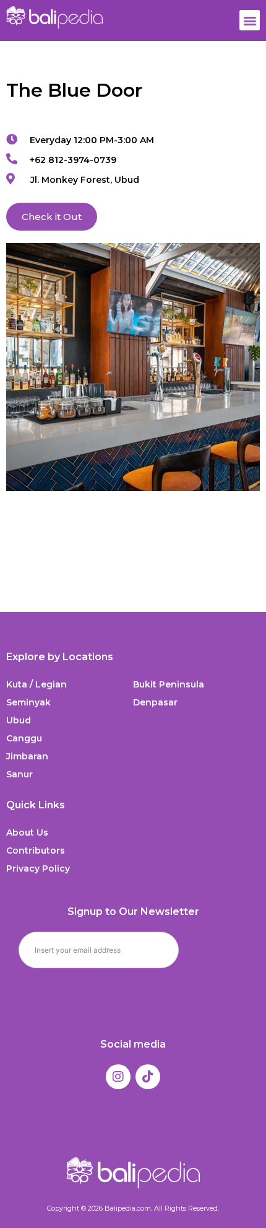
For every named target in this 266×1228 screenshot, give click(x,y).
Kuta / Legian (36, 684)
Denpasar (155, 702)
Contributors (35, 850)
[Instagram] (118, 1076)
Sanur (19, 774)
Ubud (18, 720)
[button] (249, 20)
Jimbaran (27, 756)
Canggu (24, 738)
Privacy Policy (38, 868)
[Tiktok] (147, 1076)
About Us (27, 832)
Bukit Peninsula (168, 684)
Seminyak (28, 702)
